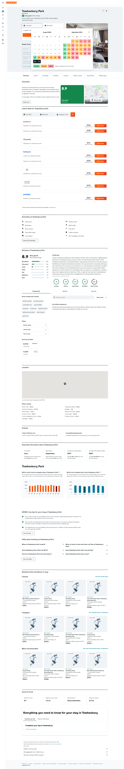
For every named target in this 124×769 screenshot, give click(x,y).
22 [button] (59, 53)
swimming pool (41, 312)
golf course (25, 316)
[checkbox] (30, 345)
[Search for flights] (3, 7)
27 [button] (51, 57)
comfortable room (27, 305)
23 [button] (35, 57)
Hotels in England (62, 763)
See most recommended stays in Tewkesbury (95, 648)
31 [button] (39, 61)
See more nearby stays (101, 576)
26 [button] (47, 57)
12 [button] (47, 49)
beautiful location (42, 308)
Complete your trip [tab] (30, 719)
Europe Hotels (37, 763)
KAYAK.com (24, 763)
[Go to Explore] (3, 26)
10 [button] (39, 49)
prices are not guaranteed (55, 744)
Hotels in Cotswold (72, 763)
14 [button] (55, 49)
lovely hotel (33, 308)
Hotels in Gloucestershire (85, 763)
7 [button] (55, 45)
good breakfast (38, 305)
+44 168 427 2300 (27, 20)
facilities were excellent (29, 312)
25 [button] (43, 57)
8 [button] (59, 45)
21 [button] (55, 53)
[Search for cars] (3, 15)
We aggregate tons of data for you (34, 752)
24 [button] (39, 57)
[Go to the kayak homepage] (11, 3)
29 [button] (59, 57)
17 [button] (39, 53)
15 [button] (59, 49)
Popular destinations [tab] (43, 719)
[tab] (36, 291)
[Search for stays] (3, 11)
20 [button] (51, 53)
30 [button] (35, 61)
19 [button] (47, 53)
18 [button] (43, 53)
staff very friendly (27, 301)
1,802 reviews (36, 16)
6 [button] (51, 45)
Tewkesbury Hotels (97, 763)
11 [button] (43, 49)
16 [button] (35, 53)
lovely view (25, 308)
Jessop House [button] (48, 598)
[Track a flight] (3, 30)
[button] (3, 2)
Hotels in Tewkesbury (31, 729)
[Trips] (3, 35)
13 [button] (51, 49)
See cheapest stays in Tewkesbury (98, 612)
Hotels (30, 763)
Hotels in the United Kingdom (49, 763)
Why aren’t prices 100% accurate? (34, 755)
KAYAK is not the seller (30, 749)
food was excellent (38, 301)
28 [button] (55, 57)
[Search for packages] (3, 18)
